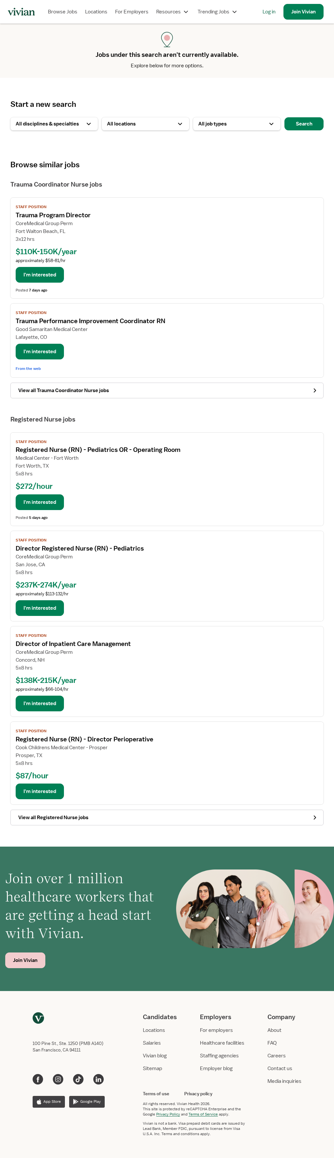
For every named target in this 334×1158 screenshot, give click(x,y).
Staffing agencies (219, 1055)
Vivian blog (155, 1055)
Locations (96, 11)
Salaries (152, 1043)
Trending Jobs (213, 11)
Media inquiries (284, 1081)
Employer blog (216, 1068)
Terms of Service (203, 1114)
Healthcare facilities (222, 1043)
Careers (276, 1055)
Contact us (279, 1068)
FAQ (272, 1043)
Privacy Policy (168, 1114)
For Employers (131, 11)
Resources (168, 11)
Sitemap (152, 1068)
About (274, 1030)
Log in (269, 11)
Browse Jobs (62, 11)
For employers (216, 1030)
